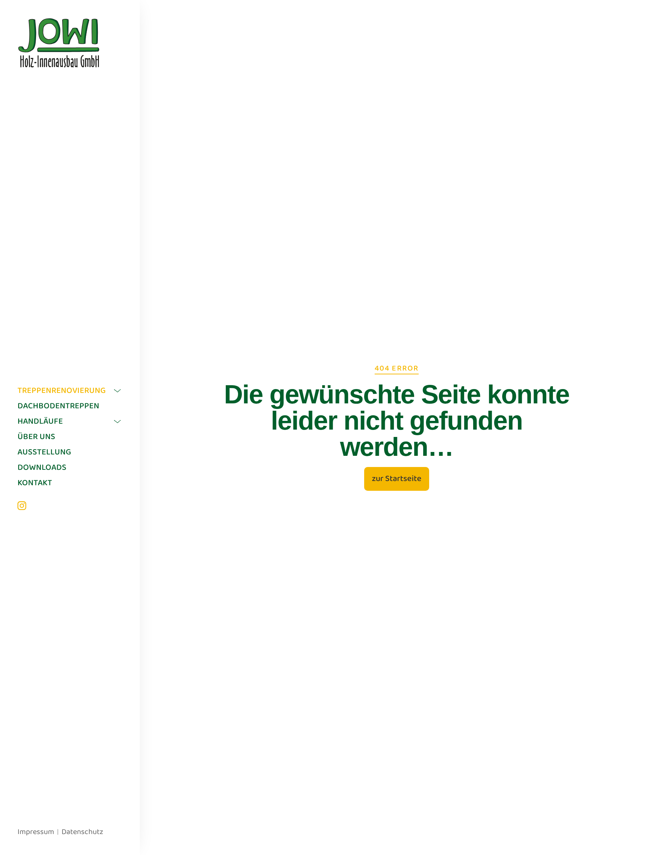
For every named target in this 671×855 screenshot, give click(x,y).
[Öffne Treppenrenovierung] (117, 390)
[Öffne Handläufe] (117, 421)
